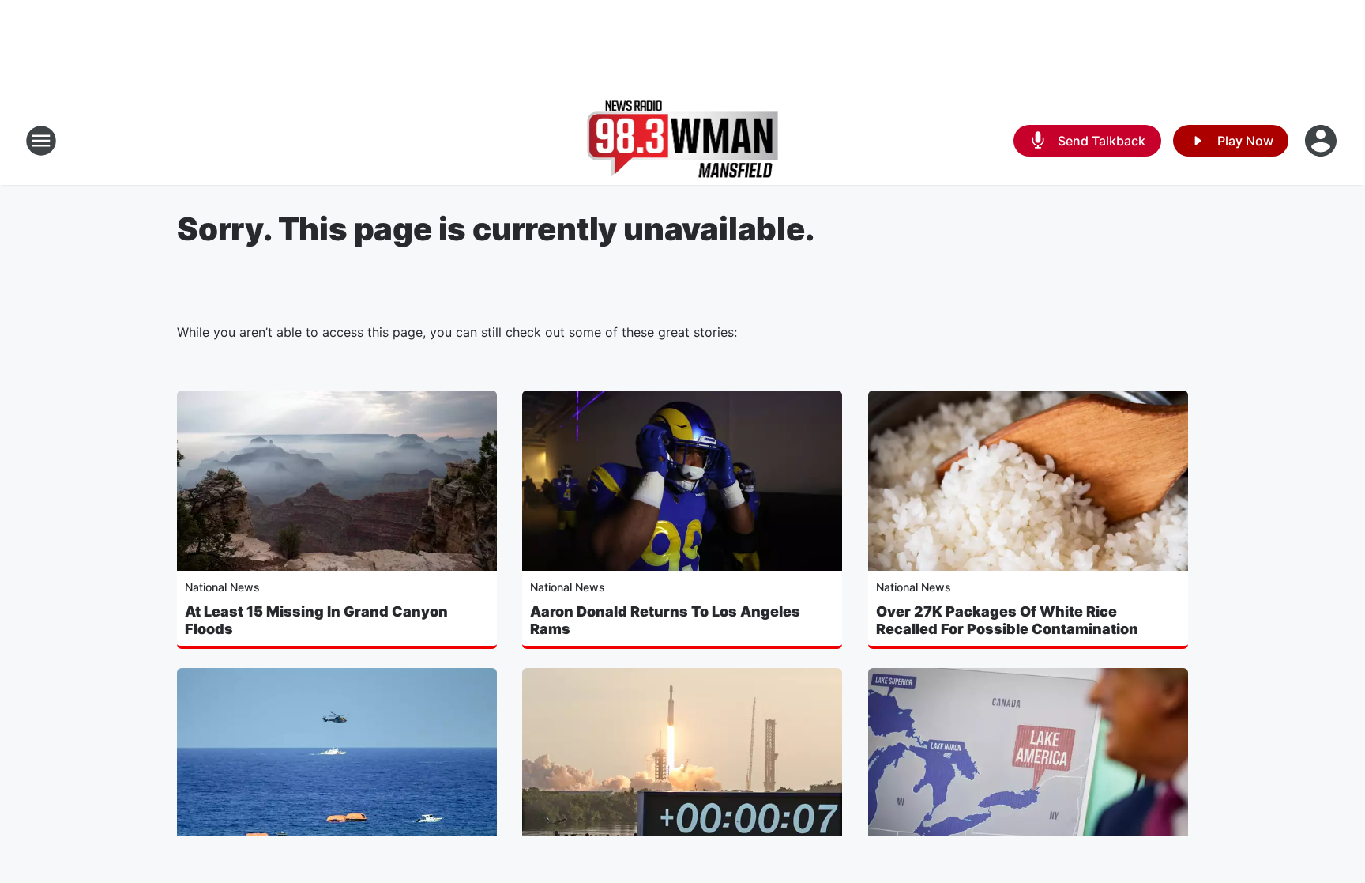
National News (222, 587)
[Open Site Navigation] (41, 141)
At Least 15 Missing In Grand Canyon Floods (316, 620)
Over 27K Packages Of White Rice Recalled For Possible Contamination (1007, 620)
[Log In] (1322, 141)
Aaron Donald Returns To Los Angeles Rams (665, 620)
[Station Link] (683, 141)
